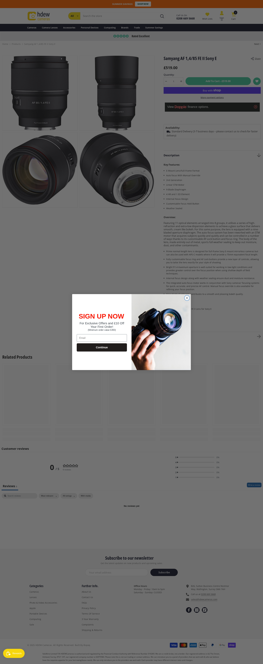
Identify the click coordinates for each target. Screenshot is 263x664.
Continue (102, 347)
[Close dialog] (187, 298)
